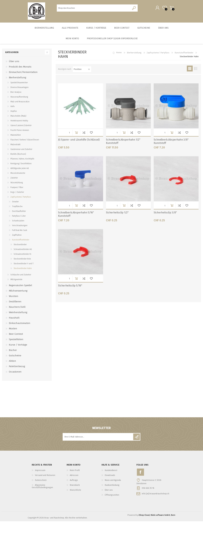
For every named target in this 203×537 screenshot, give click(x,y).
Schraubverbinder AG (23, 249)
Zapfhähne (17, 235)
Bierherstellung (134, 52)
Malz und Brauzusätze (19, 102)
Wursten (13, 296)
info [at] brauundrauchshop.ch (155, 493)
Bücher (13, 350)
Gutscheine (15, 355)
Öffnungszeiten (112, 495)
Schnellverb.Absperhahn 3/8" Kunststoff (171, 141)
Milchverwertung (18, 290)
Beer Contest (16, 333)
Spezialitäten (16, 339)
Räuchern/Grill (17, 306)
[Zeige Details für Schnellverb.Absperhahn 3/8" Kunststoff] (176, 105)
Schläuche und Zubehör (20, 275)
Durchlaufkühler (19, 211)
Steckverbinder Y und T (24, 263)
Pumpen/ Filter (16, 187)
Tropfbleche (17, 206)
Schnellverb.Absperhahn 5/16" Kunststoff (76, 214)
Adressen (74, 475)
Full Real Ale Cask (19, 230)
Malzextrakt (15, 144)
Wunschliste (91, 132)
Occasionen (15, 371)
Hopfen (13, 111)
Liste (196, 68)
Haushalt (14, 317)
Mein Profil (75, 470)
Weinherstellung (18, 312)
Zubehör (14, 178)
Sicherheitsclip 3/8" (165, 212)
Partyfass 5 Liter (19, 216)
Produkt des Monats (20, 66)
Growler (15, 202)
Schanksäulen (18, 221)
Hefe (12, 106)
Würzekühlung (16, 182)
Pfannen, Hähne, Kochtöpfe (22, 159)
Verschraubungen (19, 225)
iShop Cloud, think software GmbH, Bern (157, 515)
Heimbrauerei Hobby (19, 121)
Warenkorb (171, 7)
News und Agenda (113, 480)
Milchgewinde (16, 279)
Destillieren (15, 301)
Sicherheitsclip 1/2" (117, 212)
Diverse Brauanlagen (19, 87)
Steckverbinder (20, 244)
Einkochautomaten (19, 323)
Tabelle (190, 68)
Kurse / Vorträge (18, 344)
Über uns (14, 61)
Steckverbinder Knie (22, 259)
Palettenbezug (17, 366)
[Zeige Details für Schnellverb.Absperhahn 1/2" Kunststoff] (128, 105)
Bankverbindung (112, 485)
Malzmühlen (15, 135)
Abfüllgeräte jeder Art (19, 168)
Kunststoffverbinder (184, 52)
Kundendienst (111, 470)
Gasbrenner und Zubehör (21, 149)
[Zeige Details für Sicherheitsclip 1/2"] (128, 178)
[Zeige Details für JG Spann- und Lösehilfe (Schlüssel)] (80, 105)
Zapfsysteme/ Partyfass (158, 52)
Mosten (13, 328)
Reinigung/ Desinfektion (21, 163)
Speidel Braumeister (19, 82)
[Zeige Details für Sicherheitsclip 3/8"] (176, 178)
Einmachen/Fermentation (23, 72)
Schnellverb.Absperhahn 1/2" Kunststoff (123, 141)
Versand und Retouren (45, 475)
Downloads (110, 475)
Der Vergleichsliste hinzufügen (84, 132)
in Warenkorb (76, 132)
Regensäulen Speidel (20, 285)
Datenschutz (41, 480)
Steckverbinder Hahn (23, 268)
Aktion (12, 360)
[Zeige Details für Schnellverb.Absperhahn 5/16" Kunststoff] (80, 178)
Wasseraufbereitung (19, 97)
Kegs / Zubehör (17, 192)
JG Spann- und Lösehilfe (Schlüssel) (79, 139)
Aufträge (74, 480)
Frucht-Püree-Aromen (19, 130)
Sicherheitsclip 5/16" (70, 285)
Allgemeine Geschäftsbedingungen (42, 486)
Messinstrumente (17, 173)
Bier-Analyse (15, 92)
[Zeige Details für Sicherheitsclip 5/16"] (80, 251)
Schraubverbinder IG (22, 254)
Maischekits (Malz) (18, 116)
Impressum (40, 470)
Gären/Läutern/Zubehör (21, 125)
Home (119, 52)
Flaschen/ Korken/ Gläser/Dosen (24, 140)
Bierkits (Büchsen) (18, 154)
